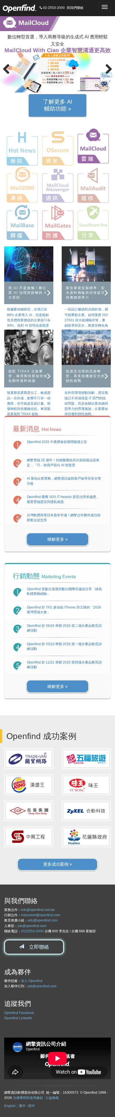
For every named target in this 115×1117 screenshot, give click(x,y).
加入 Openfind (31, 981)
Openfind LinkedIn (18, 1018)
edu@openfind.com (43, 920)
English (10, 1106)
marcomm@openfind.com (40, 915)
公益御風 (52, 1098)
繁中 (22, 1106)
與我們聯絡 (75, 8)
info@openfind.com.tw (38, 910)
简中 (31, 1106)
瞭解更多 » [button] (57, 539)
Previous (8, 69)
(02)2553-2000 (32, 931)
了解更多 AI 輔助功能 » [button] (57, 105)
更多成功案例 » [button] (57, 864)
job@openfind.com (32, 926)
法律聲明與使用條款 (28, 1098)
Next (106, 69)
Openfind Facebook (19, 1013)
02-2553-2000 (53, 8)
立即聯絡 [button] (36, 947)
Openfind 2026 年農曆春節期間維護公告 (57, 442)
